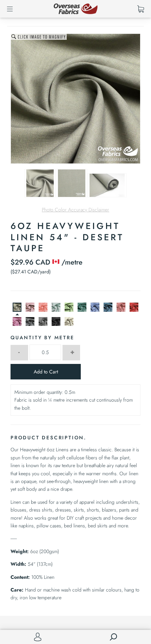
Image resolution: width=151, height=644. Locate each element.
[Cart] (140, 8)
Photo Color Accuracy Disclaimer (75, 209)
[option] (75, 98)
